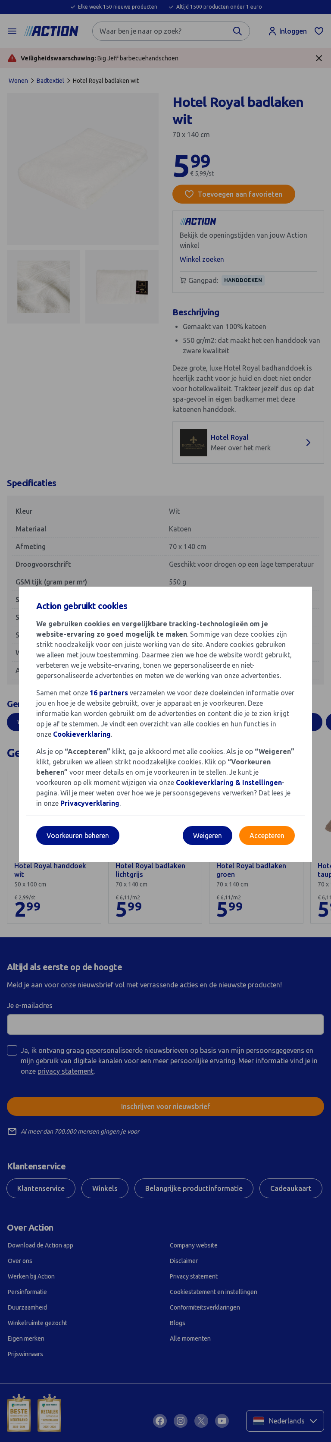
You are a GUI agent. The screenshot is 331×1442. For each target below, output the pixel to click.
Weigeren (207, 835)
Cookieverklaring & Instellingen (229, 782)
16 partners (109, 693)
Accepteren (267, 835)
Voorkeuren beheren (78, 835)
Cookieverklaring (82, 734)
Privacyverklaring (89, 803)
